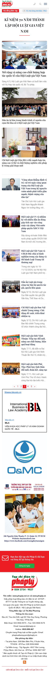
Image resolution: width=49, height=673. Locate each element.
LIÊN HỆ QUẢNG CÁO (14, 622)
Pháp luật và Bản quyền (27, 585)
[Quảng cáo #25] (24, 398)
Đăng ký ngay (24, 519)
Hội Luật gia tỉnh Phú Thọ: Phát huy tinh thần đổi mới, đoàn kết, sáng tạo (34, 367)
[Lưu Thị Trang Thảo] (24, 465)
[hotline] (34, 4)
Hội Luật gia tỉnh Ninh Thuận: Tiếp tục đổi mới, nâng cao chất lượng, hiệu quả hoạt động (33, 340)
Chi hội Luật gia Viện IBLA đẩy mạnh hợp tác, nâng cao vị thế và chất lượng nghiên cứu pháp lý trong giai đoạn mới (24, 163)
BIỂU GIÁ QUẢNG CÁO (34, 622)
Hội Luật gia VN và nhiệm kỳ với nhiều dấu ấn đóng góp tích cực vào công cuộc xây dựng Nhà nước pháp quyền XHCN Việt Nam (33, 224)
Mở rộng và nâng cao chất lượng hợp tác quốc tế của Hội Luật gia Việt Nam (24, 74)
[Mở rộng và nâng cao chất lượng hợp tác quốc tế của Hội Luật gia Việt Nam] (24, 55)
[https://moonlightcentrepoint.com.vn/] (24, 420)
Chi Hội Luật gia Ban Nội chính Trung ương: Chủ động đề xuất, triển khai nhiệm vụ (33, 311)
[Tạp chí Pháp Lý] (8, 4)
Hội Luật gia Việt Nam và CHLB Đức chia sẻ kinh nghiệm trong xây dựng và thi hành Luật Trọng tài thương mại (34, 256)
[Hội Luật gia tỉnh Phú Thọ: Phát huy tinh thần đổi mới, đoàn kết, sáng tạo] (11, 369)
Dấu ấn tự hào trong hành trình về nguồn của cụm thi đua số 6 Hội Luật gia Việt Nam (24, 121)
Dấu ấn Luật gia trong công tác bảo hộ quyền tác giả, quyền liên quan (33, 285)
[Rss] (24, 615)
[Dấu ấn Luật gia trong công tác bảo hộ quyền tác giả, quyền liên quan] (11, 287)
